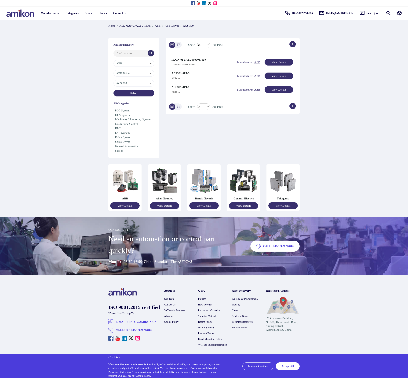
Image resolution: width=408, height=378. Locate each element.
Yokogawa (283, 198)
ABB (158, 25)
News (103, 13)
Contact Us (169, 304)
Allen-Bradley (164, 198)
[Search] (151, 53)
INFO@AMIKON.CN (143, 321)
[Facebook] (193, 3)
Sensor (119, 150)
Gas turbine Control (126, 123)
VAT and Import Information (212, 344)
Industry (236, 304)
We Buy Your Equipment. (245, 298)
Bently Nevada (204, 198)
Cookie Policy (171, 321)
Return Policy (205, 321)
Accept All (287, 366)
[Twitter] (210, 3)
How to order (205, 304)
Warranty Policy (206, 327)
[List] (172, 45)
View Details (278, 62)
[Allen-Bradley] (164, 194)
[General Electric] (243, 194)
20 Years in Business (174, 310)
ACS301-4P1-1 (180, 87)
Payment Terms (206, 333)
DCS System (122, 115)
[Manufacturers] (399, 13)
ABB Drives (172, 25)
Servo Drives (122, 141)
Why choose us (239, 327)
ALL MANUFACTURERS (135, 25)
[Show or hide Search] (388, 13)
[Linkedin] (204, 3)
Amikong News (240, 316)
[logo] (122, 294)
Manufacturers (50, 13)
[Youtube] (198, 3)
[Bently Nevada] (204, 194)
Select (134, 93)
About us (168, 316)
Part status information (209, 310)
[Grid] (178, 45)
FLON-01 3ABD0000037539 (188, 59)
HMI (118, 128)
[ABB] (125, 194)
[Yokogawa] (283, 194)
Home (111, 25)
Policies (202, 298)
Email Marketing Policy (210, 339)
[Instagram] (215, 3)
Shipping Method (207, 316)
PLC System (122, 110)
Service (89, 13)
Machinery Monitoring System (133, 119)
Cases (235, 310)
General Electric (243, 198)
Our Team (169, 298)
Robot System (123, 137)
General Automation (126, 146)
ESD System (122, 132)
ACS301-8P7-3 (180, 73)
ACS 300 (188, 25)
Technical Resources (242, 321)
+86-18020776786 (141, 330)
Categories (72, 13)
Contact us (119, 13)
